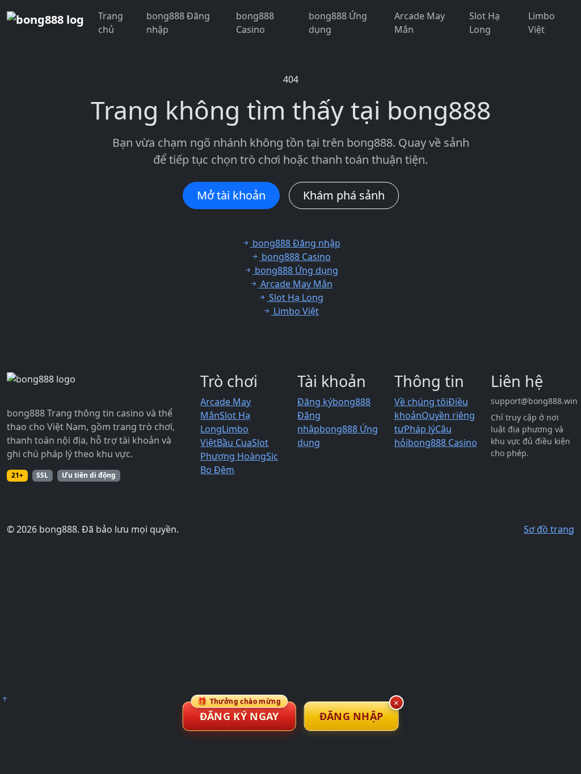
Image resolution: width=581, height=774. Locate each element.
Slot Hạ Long (484, 23)
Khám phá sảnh (344, 195)
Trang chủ (110, 23)
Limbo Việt (541, 23)
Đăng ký (314, 401)
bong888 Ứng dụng (338, 23)
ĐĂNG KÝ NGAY (239, 712)
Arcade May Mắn (419, 23)
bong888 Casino (255, 23)
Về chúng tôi (421, 401)
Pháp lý (419, 429)
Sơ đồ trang (549, 529)
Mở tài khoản (231, 195)
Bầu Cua (234, 442)
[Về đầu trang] (4, 699)
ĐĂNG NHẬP (351, 716)
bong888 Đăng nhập (178, 23)
